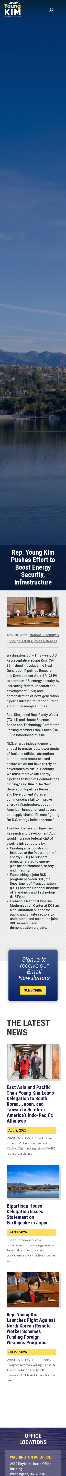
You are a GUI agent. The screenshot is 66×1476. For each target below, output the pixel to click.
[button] (59, 10)
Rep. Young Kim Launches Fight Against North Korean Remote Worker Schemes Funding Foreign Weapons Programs (31, 1328)
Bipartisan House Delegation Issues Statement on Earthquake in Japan (28, 1214)
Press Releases (45, 641)
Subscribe (33, 990)
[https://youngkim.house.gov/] (12, 10)
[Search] (51, 9)
